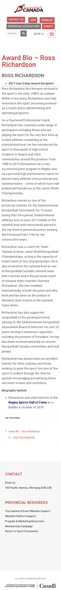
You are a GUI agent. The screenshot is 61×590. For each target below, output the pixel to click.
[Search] (24, 33)
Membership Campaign (19, 526)
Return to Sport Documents (21, 531)
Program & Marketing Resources (24, 521)
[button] (51, 34)
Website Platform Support (20, 516)
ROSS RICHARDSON (24, 437)
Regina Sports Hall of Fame (27, 402)
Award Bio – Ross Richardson (24, 431)
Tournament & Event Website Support (27, 511)
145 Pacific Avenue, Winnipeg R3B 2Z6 (28, 487)
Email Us (10, 482)
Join (33, 20)
